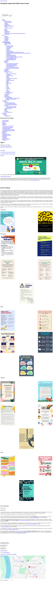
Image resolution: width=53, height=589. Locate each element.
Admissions (6, 24)
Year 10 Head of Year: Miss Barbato (12, 67)
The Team (6, 111)
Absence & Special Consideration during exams (14, 56)
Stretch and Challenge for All (11, 107)
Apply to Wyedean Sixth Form (10, 102)
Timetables (8, 50)
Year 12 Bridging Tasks (8, 112)
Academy (6, 23)
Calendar (6, 36)
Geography (8, 79)
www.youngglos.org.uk (6, 526)
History (8, 81)
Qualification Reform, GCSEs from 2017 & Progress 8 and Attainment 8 (18, 53)
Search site (2, 580)
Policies (6, 29)
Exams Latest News (10, 51)
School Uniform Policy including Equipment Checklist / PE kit (15, 33)
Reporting (4, 132)
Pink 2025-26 (3, 150)
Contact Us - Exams (10, 45)
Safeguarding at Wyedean (9, 92)
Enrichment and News (8, 108)
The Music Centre (7, 115)
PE (7, 85)
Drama (8, 76)
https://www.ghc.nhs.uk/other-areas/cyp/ (11, 529)
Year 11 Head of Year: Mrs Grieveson (13, 68)
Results (6, 110)
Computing (8, 74)
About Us (4, 20)
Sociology (8, 91)
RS (7, 89)
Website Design (3, 554)
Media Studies (9, 83)
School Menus (7, 96)
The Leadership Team (8, 22)
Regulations (9, 48)
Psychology (8, 88)
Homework (6, 60)
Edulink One (7, 37)
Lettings (6, 114)
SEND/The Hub (7, 31)
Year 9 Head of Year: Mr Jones (12, 65)
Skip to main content (3, 0)
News (3, 35)
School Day (6, 95)
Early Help (8, 93)
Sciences (8, 90)
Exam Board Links (10, 46)
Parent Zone (7, 61)
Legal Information (6, 552)
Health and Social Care (10, 80)
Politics (8, 87)
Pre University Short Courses (11, 106)
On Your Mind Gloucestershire (5, 176)
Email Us (5, 550)
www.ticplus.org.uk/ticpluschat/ (24, 520)
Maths (8, 82)
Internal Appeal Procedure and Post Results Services (15, 52)
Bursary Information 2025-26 (11, 103)
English (8, 77)
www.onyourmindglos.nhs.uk (34, 517)
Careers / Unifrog (7, 42)
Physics (8, 86)
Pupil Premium (4, 131)
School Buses (7, 94)
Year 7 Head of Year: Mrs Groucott (12, 63)
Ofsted (6, 28)
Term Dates (2, 550)
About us (6, 101)
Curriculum (6, 105)
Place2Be (2, 155)
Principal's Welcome (8, 21)
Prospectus (6, 30)
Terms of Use (7, 32)
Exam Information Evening (11, 59)
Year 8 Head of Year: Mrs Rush (12, 64)
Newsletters (6, 39)
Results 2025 (7, 70)
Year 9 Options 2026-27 (10, 66)
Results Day (9, 54)
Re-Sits (8, 49)
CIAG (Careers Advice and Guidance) (11, 104)
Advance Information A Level (11, 57)
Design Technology (10, 75)
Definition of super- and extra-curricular (13, 98)
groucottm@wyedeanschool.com (6, 146)
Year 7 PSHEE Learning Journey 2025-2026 (7, 152)
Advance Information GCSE (11, 58)
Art (7, 72)
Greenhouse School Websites (11, 554)
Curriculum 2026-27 (8, 43)
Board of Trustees (9, 27)
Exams (6, 44)
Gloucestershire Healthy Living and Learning (7, 153)
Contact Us (4, 113)
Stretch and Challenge (8, 97)
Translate (10, 15)
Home (3, 19)
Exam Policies (9, 47)
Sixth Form (4, 100)
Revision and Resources (8, 71)
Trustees (6, 26)
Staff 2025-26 (7, 34)
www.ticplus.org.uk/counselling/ (30, 523)
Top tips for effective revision (11, 73)
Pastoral (6, 62)
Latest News (7, 38)
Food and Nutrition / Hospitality (12, 78)
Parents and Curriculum (6, 41)
